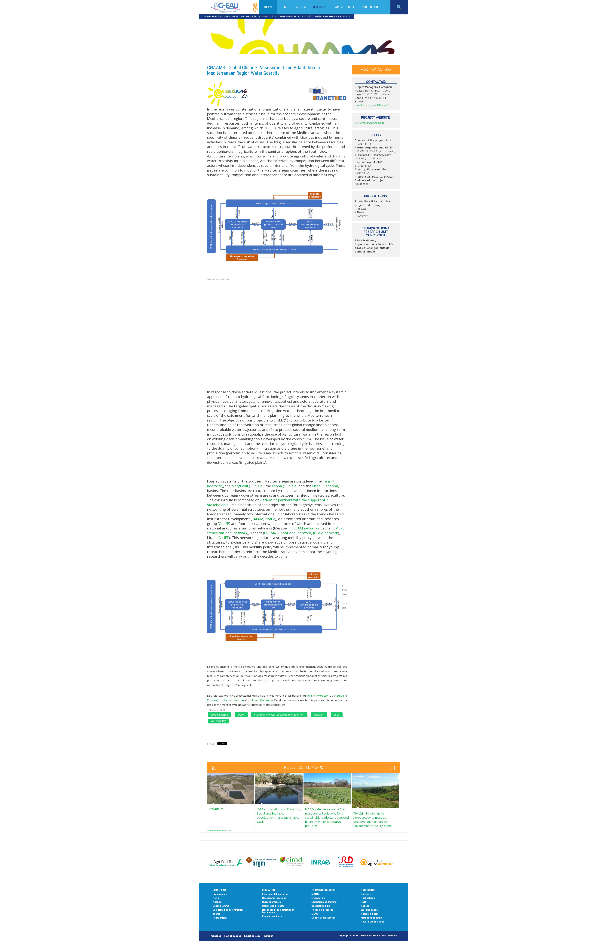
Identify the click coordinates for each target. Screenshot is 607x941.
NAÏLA (270, 518)
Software (366, 894)
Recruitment (220, 918)
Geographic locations (274, 898)
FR (265, 7)
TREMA (257, 518)
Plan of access (232, 936)
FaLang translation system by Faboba (219, 830)
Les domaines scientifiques (228, 910)
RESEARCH (268, 890)
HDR (363, 902)
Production (370, 7)
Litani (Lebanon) (325, 485)
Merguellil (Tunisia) (248, 485)
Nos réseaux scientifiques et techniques (278, 911)
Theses (365, 906)
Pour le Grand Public (372, 922)
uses (336, 714)
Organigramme (221, 906)
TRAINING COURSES (323, 890)
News (216, 898)
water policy (218, 721)
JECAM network (305, 528)
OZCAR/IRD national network (287, 532)
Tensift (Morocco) (317, 695)
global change (219, 714)
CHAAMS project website (369, 122)
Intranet (268, 936)
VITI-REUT (216, 809)
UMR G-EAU (300, 7)
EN (270, 7)
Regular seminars (272, 916)
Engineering (318, 898)
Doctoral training (320, 906)
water (241, 714)
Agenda (217, 902)
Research (319, 7)
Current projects (230, 16)
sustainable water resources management (279, 714)
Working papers (370, 910)
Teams (216, 914)
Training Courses (344, 7)
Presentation (220, 894)
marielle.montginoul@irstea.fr (372, 105)
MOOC (315, 914)
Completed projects (249, 16)
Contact (216, 936)
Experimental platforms (275, 894)
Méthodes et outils (371, 918)
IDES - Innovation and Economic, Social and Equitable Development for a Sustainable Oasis (279, 815)
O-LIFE (224, 523)
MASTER (316, 894)
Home (284, 7)
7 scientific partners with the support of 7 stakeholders (267, 502)
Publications (368, 898)
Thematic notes (369, 914)
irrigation (319, 714)
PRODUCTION (368, 890)
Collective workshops (323, 918)
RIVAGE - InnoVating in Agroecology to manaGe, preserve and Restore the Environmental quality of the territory (372, 822)
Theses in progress (322, 910)
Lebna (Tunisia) (284, 485)
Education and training (324, 902)
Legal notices (252, 936)
